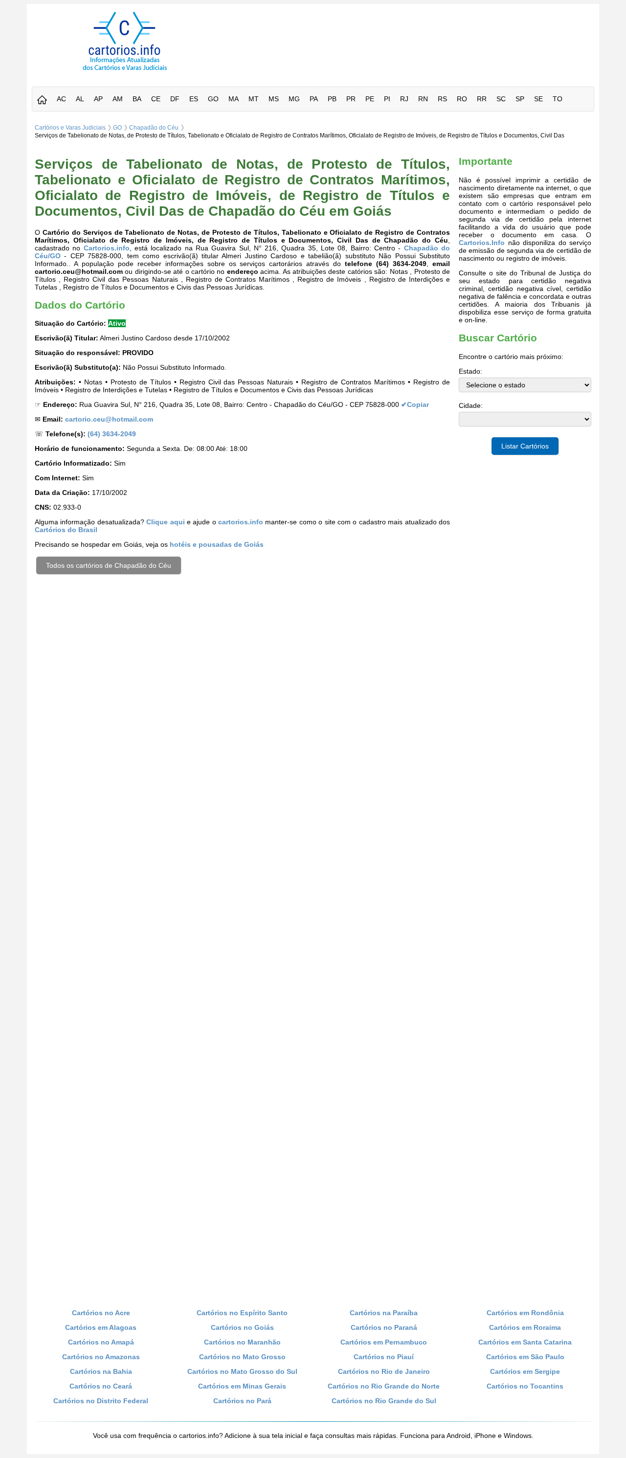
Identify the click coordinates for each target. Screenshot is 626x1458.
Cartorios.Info (482, 243)
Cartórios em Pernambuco (383, 1342)
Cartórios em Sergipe (525, 1371)
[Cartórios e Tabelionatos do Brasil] (42, 100)
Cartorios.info (107, 248)
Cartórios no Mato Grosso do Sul (242, 1371)
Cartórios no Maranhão (242, 1342)
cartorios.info (240, 522)
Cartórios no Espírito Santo (242, 1313)
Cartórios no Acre (101, 1313)
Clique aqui (165, 522)
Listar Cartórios (525, 446)
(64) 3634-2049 (112, 434)
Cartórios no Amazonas (101, 1357)
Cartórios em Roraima (525, 1327)
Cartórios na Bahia (101, 1371)
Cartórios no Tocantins (525, 1386)
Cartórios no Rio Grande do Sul (384, 1401)
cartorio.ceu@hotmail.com (109, 419)
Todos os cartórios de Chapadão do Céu (108, 565)
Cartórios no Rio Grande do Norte (384, 1386)
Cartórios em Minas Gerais (242, 1386)
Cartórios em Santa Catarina (525, 1342)
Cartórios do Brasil (66, 530)
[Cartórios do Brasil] (125, 70)
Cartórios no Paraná (384, 1327)
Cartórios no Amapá (101, 1342)
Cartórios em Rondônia (525, 1313)
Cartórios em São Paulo (525, 1357)
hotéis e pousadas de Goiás (217, 544)
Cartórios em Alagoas (100, 1327)
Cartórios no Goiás (242, 1327)
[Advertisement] (407, 34)
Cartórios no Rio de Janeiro (384, 1371)
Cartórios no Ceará (100, 1386)
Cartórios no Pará (242, 1401)
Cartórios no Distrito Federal (100, 1401)
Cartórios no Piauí (384, 1357)
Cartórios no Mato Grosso (242, 1357)
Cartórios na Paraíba (384, 1313)
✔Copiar (415, 404)
